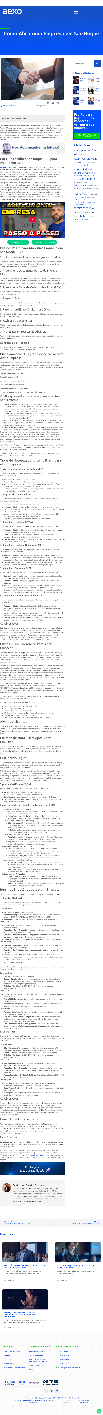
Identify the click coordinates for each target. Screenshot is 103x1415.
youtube (82, 219)
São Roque (4, 167)
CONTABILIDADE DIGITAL (84, 173)
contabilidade (83, 169)
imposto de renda (82, 188)
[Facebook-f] (46, 1391)
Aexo (95, 150)
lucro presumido (91, 194)
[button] (48, 103)
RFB (82, 212)
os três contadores (88, 202)
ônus (86, 219)
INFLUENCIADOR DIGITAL (80, 191)
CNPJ (85, 162)
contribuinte (87, 178)
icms (75, 188)
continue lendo (9, 1281)
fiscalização (80, 185)
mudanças (77, 200)
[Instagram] (51, 1391)
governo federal (93, 185)
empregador (84, 182)
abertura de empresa (84, 150)
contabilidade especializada (82, 176)
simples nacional (92, 212)
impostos (90, 188)
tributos (92, 216)
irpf (88, 191)
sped (75, 216)
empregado (77, 182)
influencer (95, 188)
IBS (99, 185)
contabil (83, 165)
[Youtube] (57, 1391)
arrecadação (77, 162)
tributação (83, 216)
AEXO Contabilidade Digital (51, 1126)
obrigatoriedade (85, 200)
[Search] (97, 63)
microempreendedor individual (87, 197)
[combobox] (83, 63)
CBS (83, 162)
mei (78, 197)
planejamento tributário (83, 205)
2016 (75, 150)
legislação (80, 194)
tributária (77, 219)
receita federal (83, 208)
